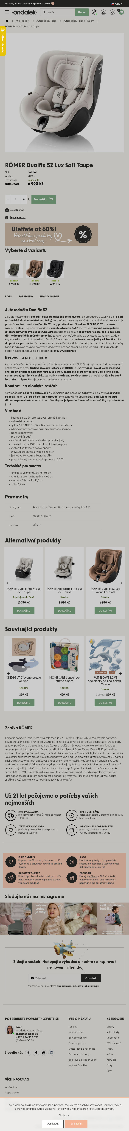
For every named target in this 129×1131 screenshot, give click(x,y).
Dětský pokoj (113, 1038)
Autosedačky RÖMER (78, 507)
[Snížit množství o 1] (8, 199)
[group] (23, 583)
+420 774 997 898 (27, 1037)
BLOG (82, 857)
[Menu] (7, 12)
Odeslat (90, 978)
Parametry (26, 296)
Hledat (82, 12)
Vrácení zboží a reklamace (82, 1049)
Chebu (107, 833)
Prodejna (85, 873)
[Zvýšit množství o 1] (23, 199)
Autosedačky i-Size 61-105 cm (49, 507)
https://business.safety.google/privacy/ (93, 1109)
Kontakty (73, 1027)
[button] (24, 607)
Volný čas (111, 1060)
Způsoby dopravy (78, 1038)
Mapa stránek (12, 1093)
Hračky (110, 1049)
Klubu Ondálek (22, 4)
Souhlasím (76, 1123)
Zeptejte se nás (17, 217)
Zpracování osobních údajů (83, 1060)
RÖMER (37, 525)
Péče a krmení (114, 1043)
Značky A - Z (11, 1087)
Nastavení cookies (78, 1065)
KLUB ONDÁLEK (26, 857)
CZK (117, 4)
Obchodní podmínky (79, 1054)
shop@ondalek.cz (27, 1034)
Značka (49, 296)
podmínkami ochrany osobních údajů (78, 986)
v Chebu (93, 876)
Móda (110, 1054)
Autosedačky (113, 1032)
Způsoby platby (76, 1043)
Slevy (109, 1071)
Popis (8, 296)
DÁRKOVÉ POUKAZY (29, 873)
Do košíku (40, 199)
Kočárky (110, 1027)
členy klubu (28, 815)
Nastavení (64, 1115)
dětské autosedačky (47, 757)
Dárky (109, 1065)
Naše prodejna (76, 1032)
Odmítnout (52, 1123)
